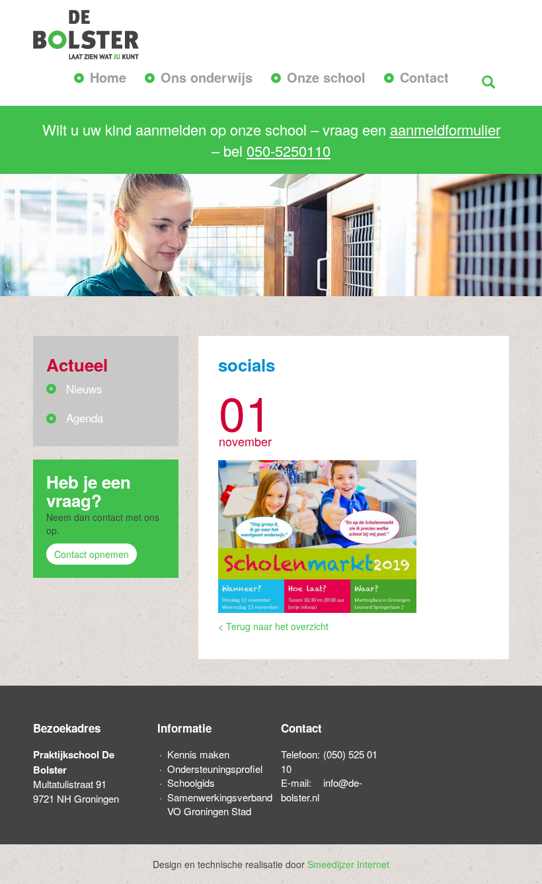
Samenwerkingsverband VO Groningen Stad (214, 804)
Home (108, 77)
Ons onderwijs (206, 77)
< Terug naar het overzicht (273, 626)
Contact (424, 77)
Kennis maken (198, 754)
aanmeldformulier (445, 129)
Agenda (84, 417)
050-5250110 (288, 150)
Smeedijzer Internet (348, 864)
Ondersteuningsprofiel (214, 769)
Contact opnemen (91, 554)
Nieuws (84, 388)
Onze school (326, 77)
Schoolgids (191, 782)
